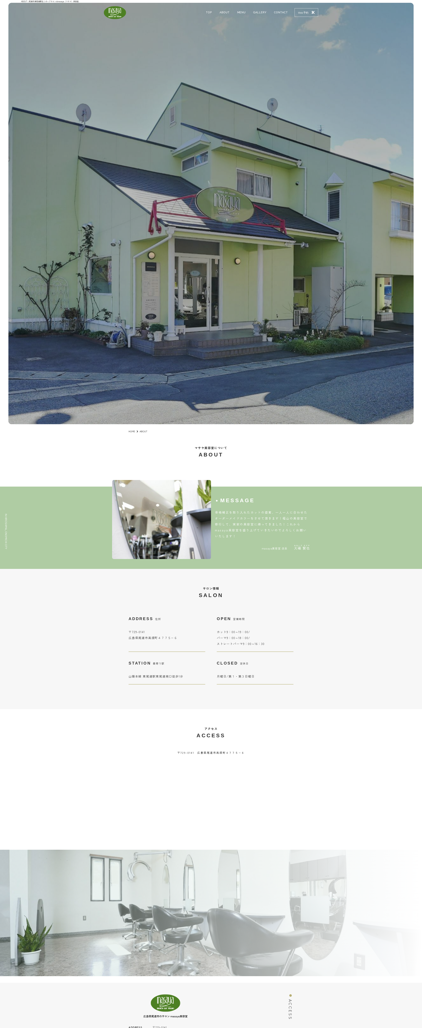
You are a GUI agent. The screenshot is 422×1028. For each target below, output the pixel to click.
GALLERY (260, 12)
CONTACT (281, 12)
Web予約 (303, 12)
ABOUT (225, 12)
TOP (209, 12)
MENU (241, 12)
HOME (132, 431)
